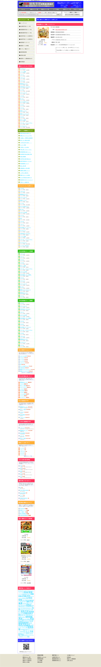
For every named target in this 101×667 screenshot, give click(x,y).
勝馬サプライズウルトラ (25, 289)
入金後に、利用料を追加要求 (26, 138)
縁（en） (22, 98)
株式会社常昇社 (28, 609)
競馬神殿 (43, 39)
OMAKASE (22, 367)
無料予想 (29, 601)
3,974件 (27, 219)
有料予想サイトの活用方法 (26, 36)
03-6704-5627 (23, 601)
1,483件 (27, 73)
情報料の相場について (25, 170)
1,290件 (27, 76)
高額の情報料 (23, 156)
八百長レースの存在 (24, 147)
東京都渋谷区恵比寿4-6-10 (27, 608)
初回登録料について (24, 163)
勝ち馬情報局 (23, 513)
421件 (27, 222)
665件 (27, 291)
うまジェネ (22, 77)
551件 (27, 97)
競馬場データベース (25, 42)
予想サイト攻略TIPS (24, 182)
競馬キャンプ (23, 510)
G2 (28, 636)
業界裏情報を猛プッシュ (25, 152)
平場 (22, 635)
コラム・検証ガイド (25, 48)
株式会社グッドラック (23, 636)
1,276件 (27, 82)
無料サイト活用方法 (27, 660)
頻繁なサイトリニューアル (26, 135)
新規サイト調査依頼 (71, 658)
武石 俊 (31, 621)
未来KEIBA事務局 (24, 515)
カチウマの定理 (23, 212)
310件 (27, 124)
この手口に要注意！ (24, 172)
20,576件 (28, 127)
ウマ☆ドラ (22, 80)
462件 (27, 85)
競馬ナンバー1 (23, 110)
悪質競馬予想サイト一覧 (26, 29)
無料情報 (29, 617)
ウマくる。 (22, 435)
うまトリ (22, 74)
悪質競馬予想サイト (56, 660)
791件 (27, 112)
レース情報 (23, 613)
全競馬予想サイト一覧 (26, 26)
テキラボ (22, 221)
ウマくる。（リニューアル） (26, 122)
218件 (27, 228)
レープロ (22, 89)
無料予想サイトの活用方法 (26, 39)
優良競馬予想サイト (56, 658)
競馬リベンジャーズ (24, 113)
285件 (27, 276)
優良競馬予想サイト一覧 (26, 32)
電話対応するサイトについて (26, 179)
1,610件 (27, 213)
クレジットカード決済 (25, 621)
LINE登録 (28, 619)
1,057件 (27, 94)
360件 (27, 118)
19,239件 (28, 91)
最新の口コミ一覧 (26, 657)
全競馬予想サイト (56, 657)
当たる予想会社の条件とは (26, 177)
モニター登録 (23, 145)
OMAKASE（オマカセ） (25, 86)
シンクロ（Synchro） (24, 245)
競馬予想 (25, 611)
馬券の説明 (23, 55)
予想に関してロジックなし (26, 149)
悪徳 (20, 619)
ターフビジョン (23, 126)
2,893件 (27, 106)
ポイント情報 (21, 620)
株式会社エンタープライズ (25, 621)
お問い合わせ (70, 660)
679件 (27, 115)
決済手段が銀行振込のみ (25, 158)
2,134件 (27, 70)
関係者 (26, 592)
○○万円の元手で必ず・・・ (26, 142)
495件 (45, 44)
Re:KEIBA (22, 390)
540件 (27, 246)
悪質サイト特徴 (26, 662)
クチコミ (28, 615)
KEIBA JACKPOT (23, 498)
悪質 (32, 619)
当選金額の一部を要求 (25, 168)
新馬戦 (28, 605)
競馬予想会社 (24, 624)
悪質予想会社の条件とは (25, 133)
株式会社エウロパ (26, 594)
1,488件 (27, 103)
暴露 (20, 603)
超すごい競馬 (23, 119)
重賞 (30, 592)
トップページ (24, 23)
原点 (21, 218)
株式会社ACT (22, 609)
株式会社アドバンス (22, 633)
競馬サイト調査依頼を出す (26, 58)
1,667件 (27, 79)
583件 (27, 88)
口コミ (26, 631)
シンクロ (22, 361)
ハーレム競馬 (23, 71)
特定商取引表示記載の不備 (26, 154)
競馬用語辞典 (24, 52)
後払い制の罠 (23, 165)
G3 (27, 598)
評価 (24, 596)
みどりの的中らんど (24, 101)
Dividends (22, 508)
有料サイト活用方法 (27, 658)
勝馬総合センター (24, 83)
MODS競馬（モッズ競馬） (26, 274)
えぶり (21, 495)
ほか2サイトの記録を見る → (28, 372)
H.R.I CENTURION (24, 490)
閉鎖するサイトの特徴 (25, 175)
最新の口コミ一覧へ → (29, 456)
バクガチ (22, 95)
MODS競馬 (22, 414)
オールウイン (23, 68)
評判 (28, 596)
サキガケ (22, 116)
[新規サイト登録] (72, 14)
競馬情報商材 (23, 623)
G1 (28, 603)
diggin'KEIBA (23, 492)
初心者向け (23, 617)
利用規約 (23, 61)
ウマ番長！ (22, 512)
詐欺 (31, 631)
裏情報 (31, 611)
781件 (27, 121)
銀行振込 (24, 603)
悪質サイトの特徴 (25, 45)
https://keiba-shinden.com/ (61, 29)
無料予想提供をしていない (26, 161)
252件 (27, 109)
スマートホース (23, 92)
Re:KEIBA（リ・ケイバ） (25, 227)
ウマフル (22, 107)
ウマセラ (22, 104)
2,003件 (27, 100)
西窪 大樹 (24, 619)
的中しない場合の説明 (25, 140)
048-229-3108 (23, 605)
